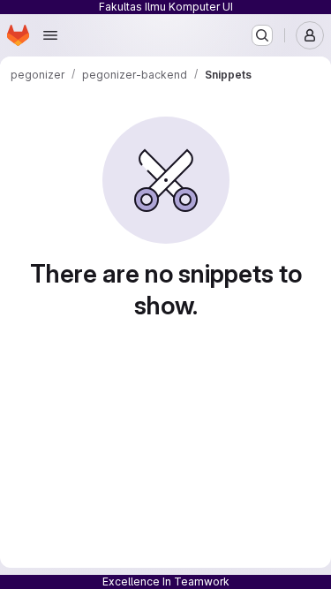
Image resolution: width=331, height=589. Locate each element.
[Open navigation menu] (50, 35)
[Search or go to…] (262, 35)
